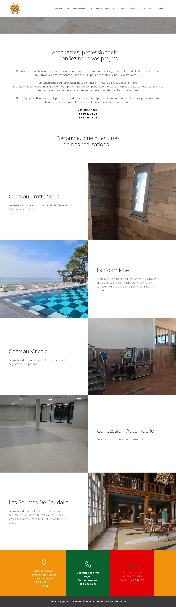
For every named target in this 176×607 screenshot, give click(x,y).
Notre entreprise (76, 8)
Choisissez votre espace (102, 8)
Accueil (58, 8)
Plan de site (120, 601)
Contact (160, 8)
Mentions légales (58, 601)
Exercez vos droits (104, 601)
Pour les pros (128, 8)
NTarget (139, 579)
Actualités (145, 8)
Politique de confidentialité (81, 601)
